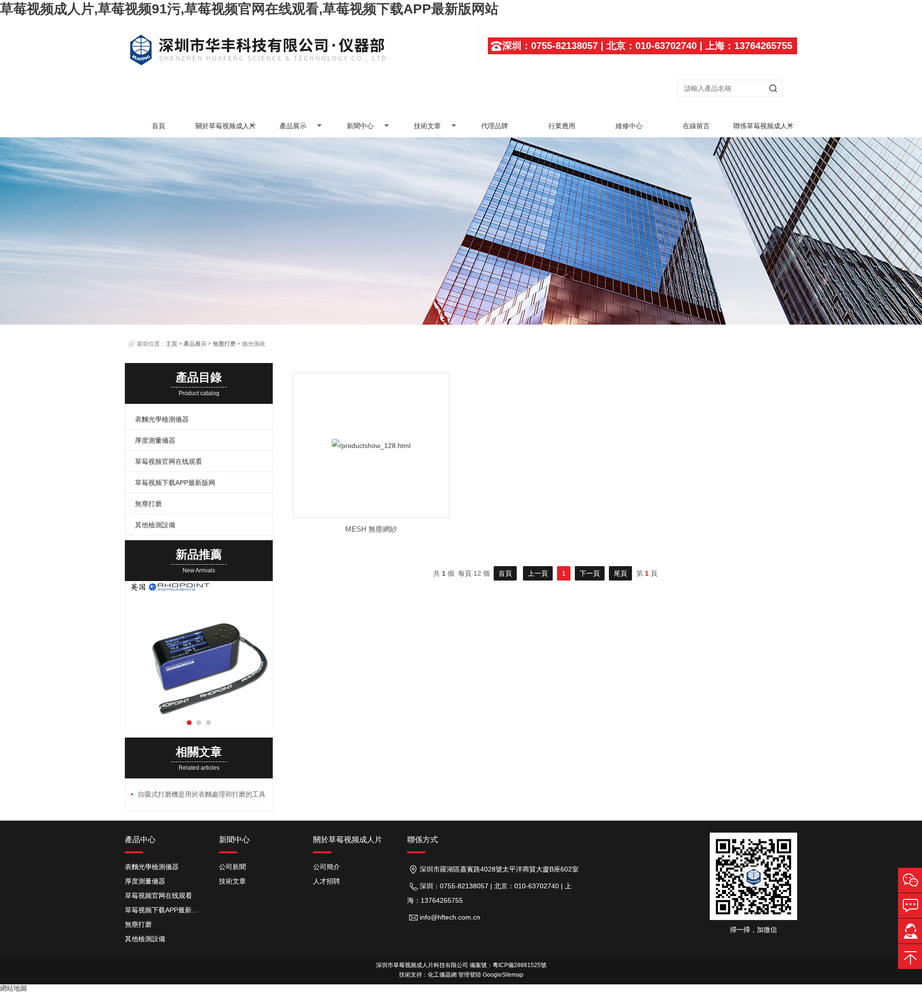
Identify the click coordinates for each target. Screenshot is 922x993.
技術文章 (427, 126)
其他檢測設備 (155, 525)
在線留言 (696, 126)
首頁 (158, 126)
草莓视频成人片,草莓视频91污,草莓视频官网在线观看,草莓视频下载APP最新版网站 (249, 8)
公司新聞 (232, 867)
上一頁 (538, 573)
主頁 (171, 343)
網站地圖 (13, 988)
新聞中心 (360, 126)
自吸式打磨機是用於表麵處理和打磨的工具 (202, 794)
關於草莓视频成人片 (225, 126)
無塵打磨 (224, 343)
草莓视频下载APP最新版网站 (165, 910)
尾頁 (620, 573)
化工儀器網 (442, 974)
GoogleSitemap (503, 974)
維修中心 (629, 126)
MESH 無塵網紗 (371, 529)
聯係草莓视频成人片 (763, 126)
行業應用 (561, 126)
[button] (189, 722)
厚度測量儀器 (155, 440)
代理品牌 (494, 126)
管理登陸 (469, 974)
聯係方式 (422, 840)
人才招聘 (326, 881)
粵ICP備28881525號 (519, 965)
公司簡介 (326, 867)
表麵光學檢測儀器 (162, 419)
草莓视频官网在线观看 (168, 461)
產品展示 (292, 126)
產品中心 (140, 840)
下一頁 (590, 573)
